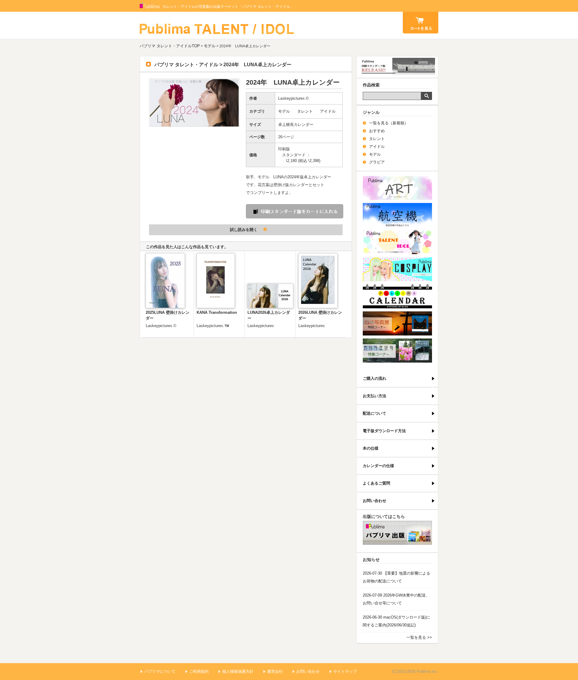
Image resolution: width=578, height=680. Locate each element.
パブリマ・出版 (397, 533)
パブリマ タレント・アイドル (217, 25)
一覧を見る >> (419, 637)
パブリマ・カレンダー (397, 296)
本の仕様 (370, 448)
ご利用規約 (199, 671)
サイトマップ (345, 671)
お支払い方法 (374, 396)
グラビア (377, 162)
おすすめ (377, 131)
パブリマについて (160, 671)
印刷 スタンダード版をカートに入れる (294, 211)
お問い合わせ (374, 500)
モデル (210, 46)
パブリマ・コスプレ (397, 269)
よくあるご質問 (376, 483)
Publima (150, 6)
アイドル (328, 111)
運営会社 (275, 671)
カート (420, 22)
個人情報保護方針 (237, 671)
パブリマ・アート (397, 188)
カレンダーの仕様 (378, 465)
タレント (305, 111)
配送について (374, 413)
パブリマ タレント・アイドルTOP (170, 46)
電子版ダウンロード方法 (384, 431)
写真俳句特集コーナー (397, 350)
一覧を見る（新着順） (388, 123)
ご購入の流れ (374, 378)
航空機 (397, 215)
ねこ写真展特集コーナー (397, 323)
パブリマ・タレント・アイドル (397, 242)
